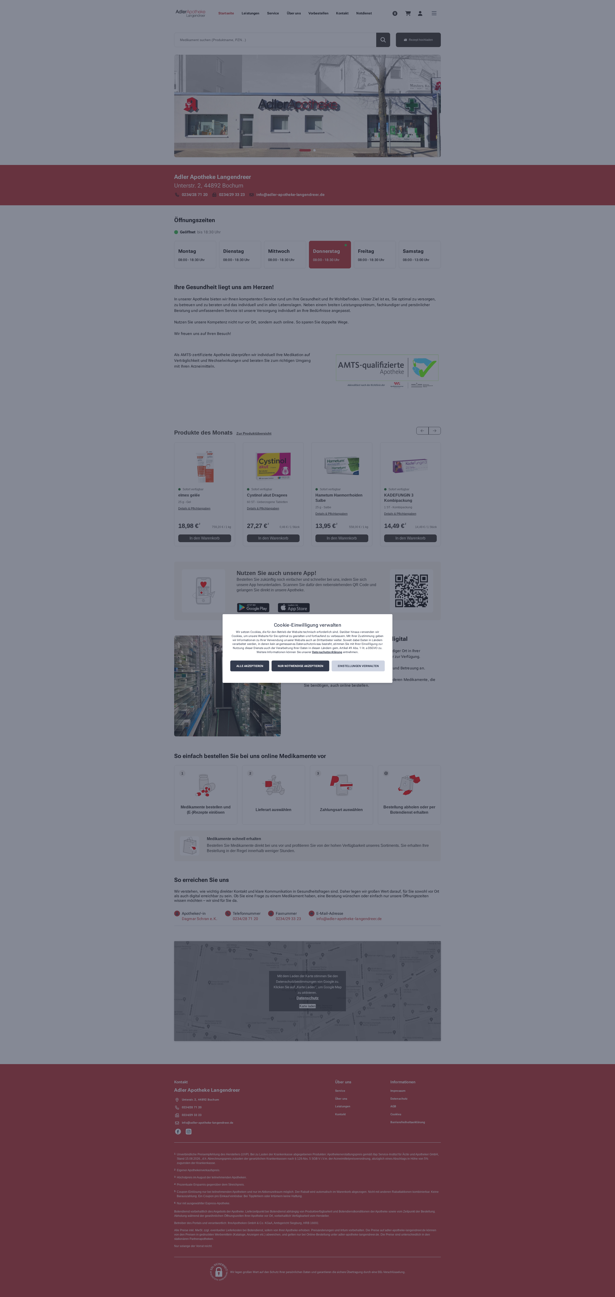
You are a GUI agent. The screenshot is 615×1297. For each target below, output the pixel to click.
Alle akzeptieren (249, 666)
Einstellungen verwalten (358, 666)
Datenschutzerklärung (327, 652)
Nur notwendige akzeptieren (300, 666)
